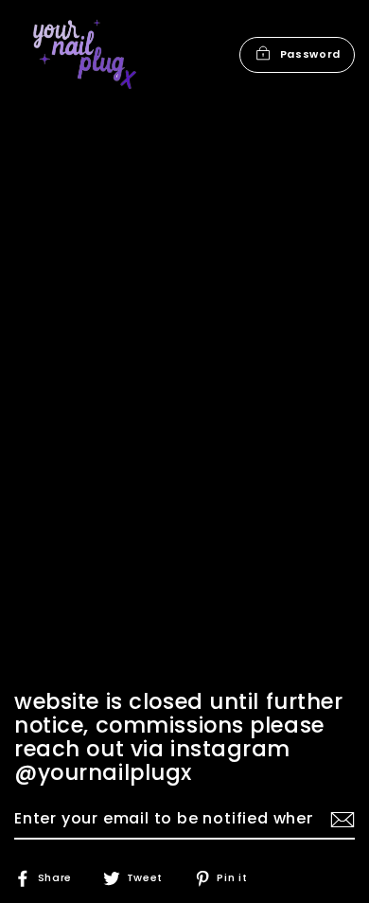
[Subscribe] (340, 820)
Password (310, 54)
